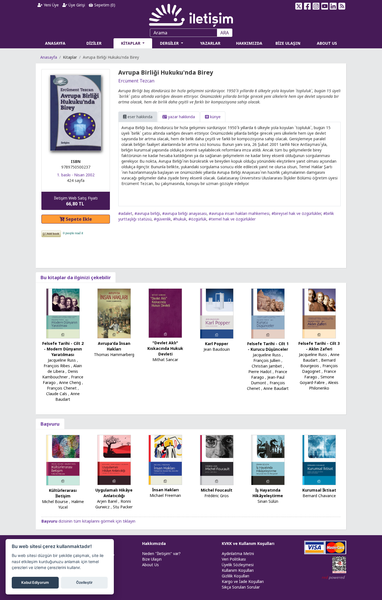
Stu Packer (123, 506)
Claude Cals (56, 393)
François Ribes (57, 365)
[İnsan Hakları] (165, 459)
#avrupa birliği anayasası (184, 213)
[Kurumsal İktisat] (319, 459)
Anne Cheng (70, 382)
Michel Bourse (55, 501)
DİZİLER (94, 43)
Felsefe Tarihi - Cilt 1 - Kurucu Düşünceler (268, 346)
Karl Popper (216, 343)
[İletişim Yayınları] (191, 13)
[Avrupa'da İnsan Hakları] (114, 313)
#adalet (125, 213)
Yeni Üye (51, 5)
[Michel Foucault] (217, 459)
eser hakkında (139, 116)
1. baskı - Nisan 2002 (76, 174)
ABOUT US (327, 43)
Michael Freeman (165, 495)
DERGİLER (170, 43)
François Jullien (266, 360)
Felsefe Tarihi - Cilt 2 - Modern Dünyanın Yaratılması (63, 349)
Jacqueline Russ (62, 360)
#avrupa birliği (147, 213)
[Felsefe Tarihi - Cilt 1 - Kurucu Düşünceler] (268, 313)
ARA (224, 33)
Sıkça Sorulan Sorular (241, 587)
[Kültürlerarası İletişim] (63, 459)
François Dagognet (320, 368)
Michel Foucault (216, 490)
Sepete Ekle (78, 219)
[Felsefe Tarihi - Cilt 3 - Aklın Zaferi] (319, 313)
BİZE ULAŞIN (287, 43)
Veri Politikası (234, 559)
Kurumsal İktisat (319, 490)
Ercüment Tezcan (136, 81)
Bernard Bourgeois (318, 362)
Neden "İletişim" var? (161, 553)
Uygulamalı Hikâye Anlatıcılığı (114, 492)
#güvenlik (162, 219)
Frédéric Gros (216, 495)
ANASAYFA (55, 43)
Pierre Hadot (260, 371)
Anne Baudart (67, 396)
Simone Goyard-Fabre (317, 379)
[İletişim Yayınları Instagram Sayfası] (316, 6)
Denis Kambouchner (60, 374)
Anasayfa (48, 57)
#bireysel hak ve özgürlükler (296, 213)
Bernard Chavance (319, 495)
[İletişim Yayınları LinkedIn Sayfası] (333, 6)
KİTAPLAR (131, 43)
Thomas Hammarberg (114, 354)
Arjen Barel (107, 501)
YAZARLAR (210, 43)
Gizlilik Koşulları (235, 575)
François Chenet (62, 388)
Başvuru (50, 424)
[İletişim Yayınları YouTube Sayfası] (324, 6)
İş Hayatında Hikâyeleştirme (268, 492)
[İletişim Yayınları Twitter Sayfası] (298, 6)
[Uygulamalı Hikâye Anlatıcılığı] (114, 459)
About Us (150, 564)
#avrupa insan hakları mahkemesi (239, 213)
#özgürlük (197, 219)
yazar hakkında (181, 116)
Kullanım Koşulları (238, 570)
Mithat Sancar (165, 359)
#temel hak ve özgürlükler (232, 219)
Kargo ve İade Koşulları (243, 581)
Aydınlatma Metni (238, 553)
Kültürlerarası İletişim (63, 493)
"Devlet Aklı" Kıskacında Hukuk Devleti (165, 348)
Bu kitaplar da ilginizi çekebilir (76, 277)
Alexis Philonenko (323, 385)
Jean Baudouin (217, 349)
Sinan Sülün (268, 501)
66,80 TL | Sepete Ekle (352, 579)
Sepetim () (104, 5)
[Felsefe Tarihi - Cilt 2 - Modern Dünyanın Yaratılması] (63, 313)
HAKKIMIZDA (249, 43)
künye (215, 116)
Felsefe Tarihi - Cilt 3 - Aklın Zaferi (319, 346)
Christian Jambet (267, 366)
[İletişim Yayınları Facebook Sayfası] (307, 6)
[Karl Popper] (217, 313)
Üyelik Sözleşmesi (238, 564)
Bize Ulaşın (152, 559)
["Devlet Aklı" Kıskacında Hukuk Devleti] (165, 312)
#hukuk (179, 219)
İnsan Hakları (165, 489)
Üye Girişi (76, 5)
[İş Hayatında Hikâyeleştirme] (268, 459)
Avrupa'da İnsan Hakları (114, 346)
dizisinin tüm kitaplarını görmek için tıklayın (88, 521)
